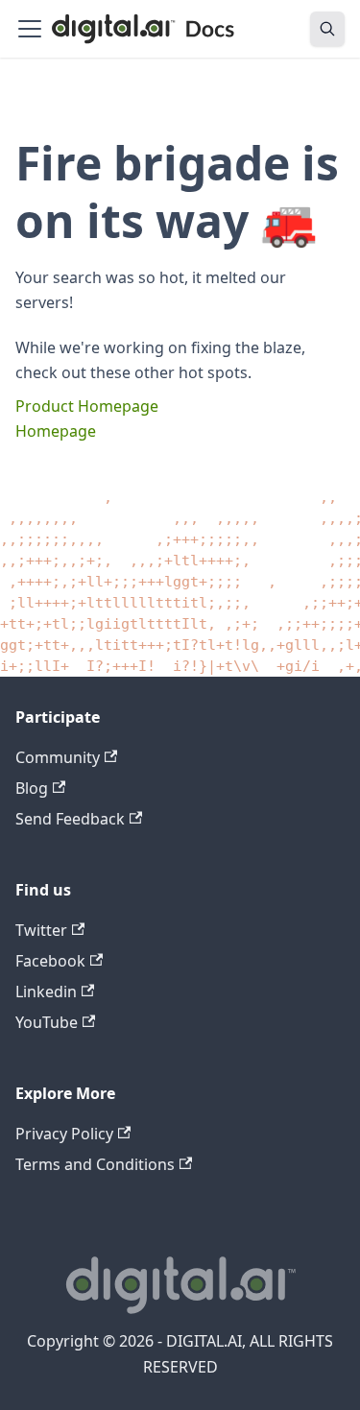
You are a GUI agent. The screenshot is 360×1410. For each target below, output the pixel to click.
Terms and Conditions (95, 1164)
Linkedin (46, 991)
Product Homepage (86, 406)
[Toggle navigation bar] (29, 28)
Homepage (55, 431)
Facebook (50, 960)
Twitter (41, 930)
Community (57, 757)
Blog (31, 788)
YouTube (46, 1022)
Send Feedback (70, 818)
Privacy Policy (64, 1133)
